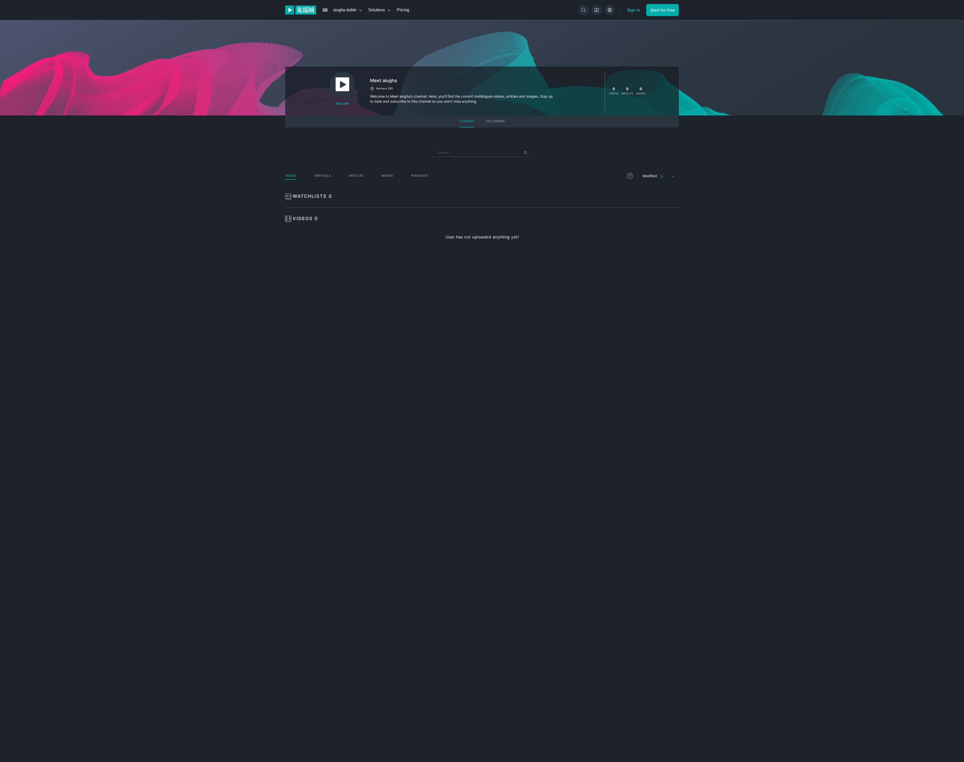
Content (466, 121)
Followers (495, 121)
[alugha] (300, 10)
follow (342, 103)
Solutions (376, 10)
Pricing (403, 10)
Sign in (633, 10)
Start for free (662, 10)
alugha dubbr (344, 10)
